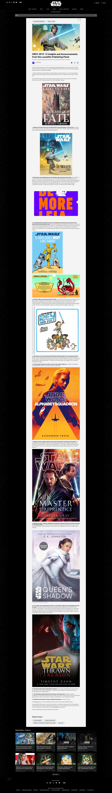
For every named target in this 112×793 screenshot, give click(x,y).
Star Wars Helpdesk (74, 789)
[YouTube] (16, 2)
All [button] (17, 15)
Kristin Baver (38, 62)
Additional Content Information (27, 789)
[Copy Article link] (78, 63)
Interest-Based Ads (82, 789)
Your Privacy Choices (90, 789)
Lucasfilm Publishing (50, 720)
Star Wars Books (37, 720)
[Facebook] (14, 2)
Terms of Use (18, 789)
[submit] (94, 2)
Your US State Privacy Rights (55, 789)
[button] (56, 774)
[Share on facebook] (72, 63)
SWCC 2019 (61, 723)
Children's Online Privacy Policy (44, 789)
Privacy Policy (35, 789)
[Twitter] (11, 2)
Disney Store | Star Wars (65, 789)
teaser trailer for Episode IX (58, 67)
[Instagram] (9, 2)
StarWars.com (37, 701)
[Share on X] (75, 63)
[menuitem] (41, 9)
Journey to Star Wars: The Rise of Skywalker (44, 723)
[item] (32, 9)
